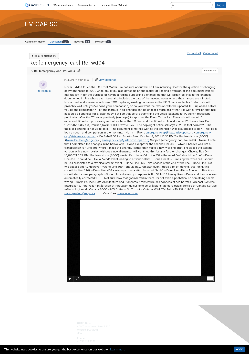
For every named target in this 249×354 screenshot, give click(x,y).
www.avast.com (127, 193)
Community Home (35, 41)
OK (240, 349)
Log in (220, 5)
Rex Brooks (43, 90)
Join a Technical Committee (141, 333)
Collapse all (210, 53)
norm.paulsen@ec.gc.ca (79, 193)
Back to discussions (45, 55)
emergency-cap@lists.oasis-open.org (169, 132)
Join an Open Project (138, 328)
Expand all (194, 53)
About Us (180, 323)
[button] (87, 5)
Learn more (117, 349)
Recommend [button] (210, 70)
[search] (173, 5)
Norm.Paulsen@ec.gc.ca (82, 140)
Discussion (58, 41)
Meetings (81, 41)
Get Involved (133, 323)
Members (102, 41)
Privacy (179, 326)
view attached (107, 79)
